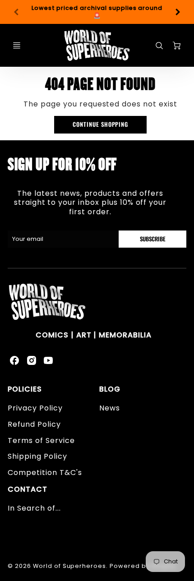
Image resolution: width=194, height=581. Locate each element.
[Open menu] (17, 46)
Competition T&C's (45, 472)
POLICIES (25, 389)
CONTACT (27, 489)
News (109, 408)
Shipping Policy (37, 456)
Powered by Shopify (143, 566)
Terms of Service (41, 440)
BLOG (109, 389)
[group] (97, 12)
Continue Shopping (100, 124)
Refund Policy (34, 424)
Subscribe (152, 239)
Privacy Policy (35, 408)
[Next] (177, 12)
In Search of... (34, 508)
